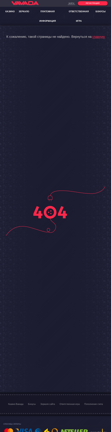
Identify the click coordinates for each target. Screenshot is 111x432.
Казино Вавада (15, 404)
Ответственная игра (79, 16)
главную (98, 36)
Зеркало (24, 11)
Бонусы (101, 11)
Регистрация (93, 3)
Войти (71, 3)
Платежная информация (47, 16)
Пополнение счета (93, 404)
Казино (10, 11)
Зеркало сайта (47, 404)
